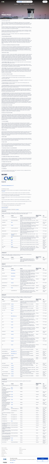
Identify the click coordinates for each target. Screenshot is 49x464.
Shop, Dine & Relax (26, 4)
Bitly (11, 313)
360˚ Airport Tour (4, 453)
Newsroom (20, 453)
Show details (12, 462)
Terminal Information (5, 449)
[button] (41, 450)
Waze (12, 222)
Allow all (42, 458)
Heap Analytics (13, 270)
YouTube (12, 308)
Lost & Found (3, 456)
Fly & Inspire (16, 4)
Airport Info (32, 4)
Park (20, 4)
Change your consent (5, 207)
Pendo (12, 287)
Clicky (12, 387)
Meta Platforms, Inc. (14, 351)
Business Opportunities (22, 449)
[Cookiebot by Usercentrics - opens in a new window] (5, 462)
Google (12, 225)
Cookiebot (17, 209)
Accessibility (3, 450)
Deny (42, 460)
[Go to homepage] (3, 1)
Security (3, 454)
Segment (12, 282)
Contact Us (20, 450)
